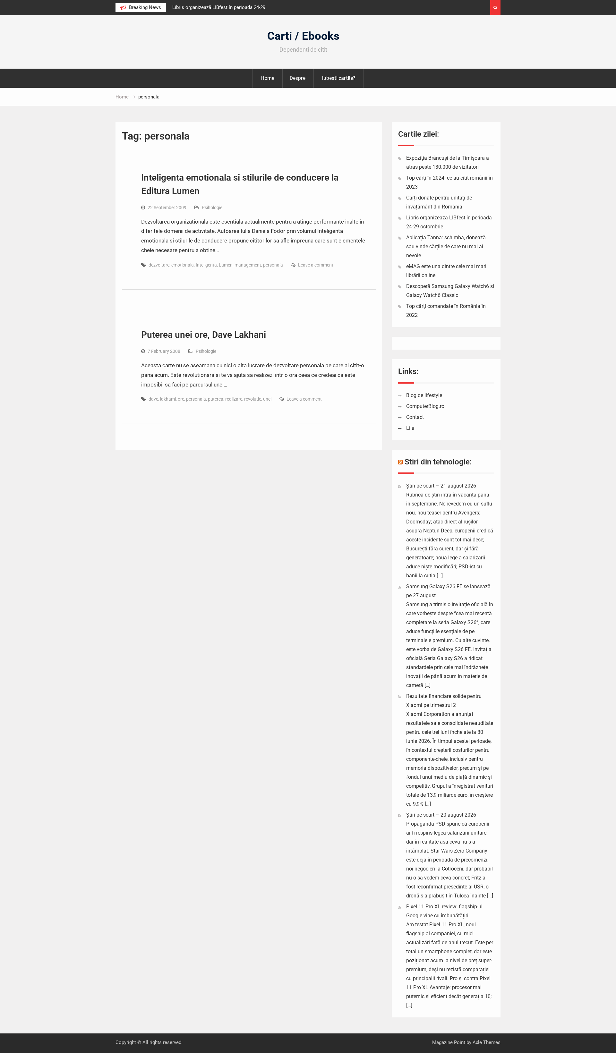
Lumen (226, 264)
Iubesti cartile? (338, 78)
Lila (410, 428)
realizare (233, 399)
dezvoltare (159, 264)
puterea (215, 399)
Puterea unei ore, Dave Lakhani (203, 334)
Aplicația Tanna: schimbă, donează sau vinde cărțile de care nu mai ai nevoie (446, 246)
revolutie (252, 399)
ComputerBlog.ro (425, 406)
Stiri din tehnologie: (438, 461)
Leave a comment (315, 264)
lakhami (168, 399)
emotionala (182, 264)
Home (267, 78)
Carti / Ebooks (303, 36)
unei (267, 399)
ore (181, 399)
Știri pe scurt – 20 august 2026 (441, 815)
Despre (297, 78)
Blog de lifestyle (424, 395)
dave (153, 399)
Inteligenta (206, 264)
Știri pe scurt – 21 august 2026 (441, 486)
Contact (415, 417)
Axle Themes (487, 1042)
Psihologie (212, 207)
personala (273, 264)
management (248, 264)
